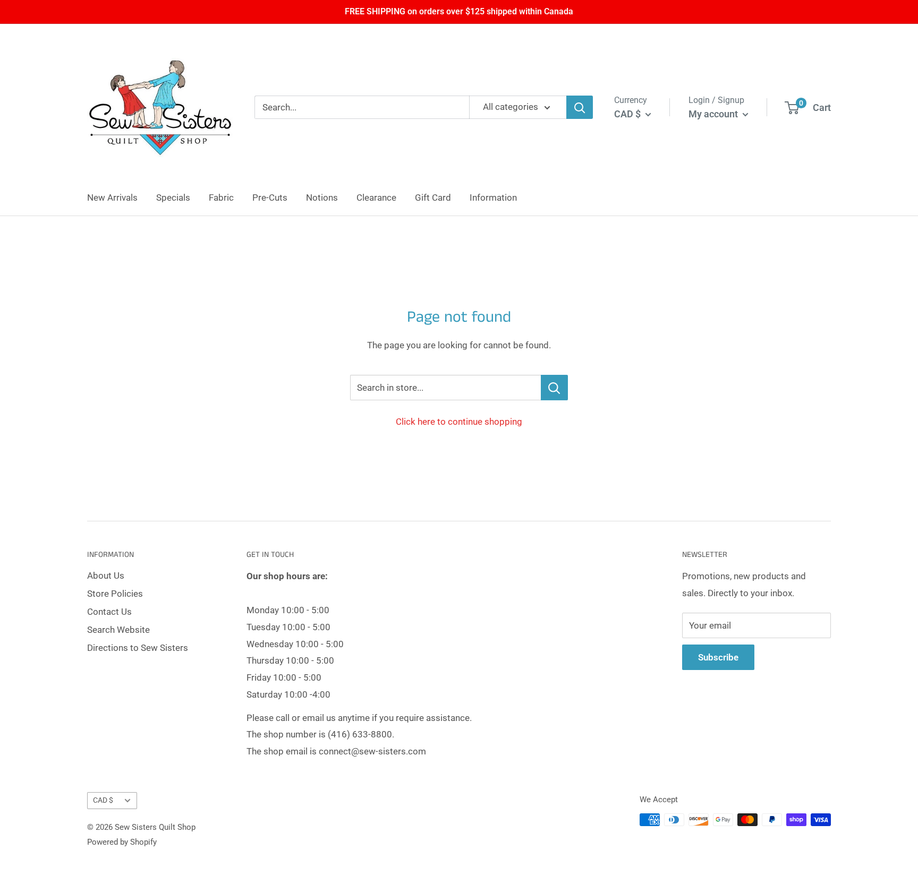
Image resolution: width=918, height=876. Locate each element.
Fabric (221, 197)
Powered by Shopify (122, 842)
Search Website (118, 629)
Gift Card (433, 197)
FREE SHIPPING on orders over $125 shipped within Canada (459, 11)
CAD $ (103, 800)
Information (493, 197)
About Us (105, 575)
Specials (173, 197)
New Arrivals (112, 197)
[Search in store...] (554, 387)
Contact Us (109, 611)
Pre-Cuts (269, 197)
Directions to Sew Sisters (137, 647)
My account (714, 113)
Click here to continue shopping (459, 421)
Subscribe (718, 657)
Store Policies (115, 593)
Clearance (376, 197)
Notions (322, 197)
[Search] (579, 107)
